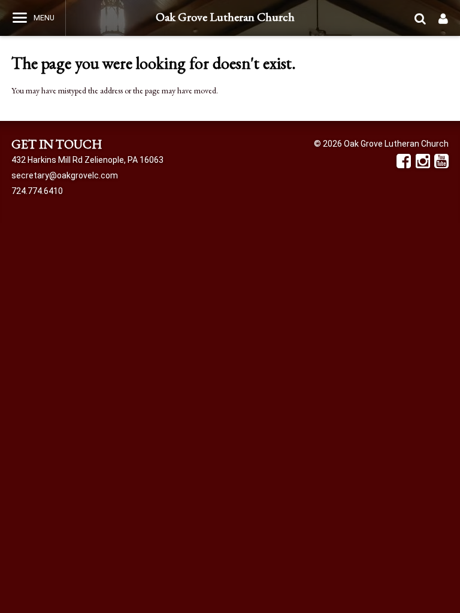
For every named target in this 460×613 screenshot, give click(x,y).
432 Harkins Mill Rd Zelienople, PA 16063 (87, 160)
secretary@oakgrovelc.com (64, 175)
